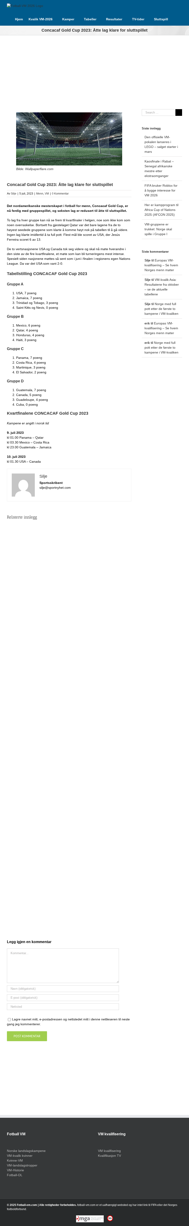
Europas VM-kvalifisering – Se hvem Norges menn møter (161, 265)
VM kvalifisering (109, 1151)
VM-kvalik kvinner (19, 1155)
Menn (39, 193)
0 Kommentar (60, 193)
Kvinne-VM (15, 1160)
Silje (13, 193)
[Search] (175, 19)
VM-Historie (15, 1170)
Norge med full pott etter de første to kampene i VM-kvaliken (161, 308)
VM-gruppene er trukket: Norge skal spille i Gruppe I (158, 229)
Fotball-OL (14, 1175)
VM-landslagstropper (22, 1165)
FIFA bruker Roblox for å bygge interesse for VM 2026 (161, 190)
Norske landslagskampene (26, 1151)
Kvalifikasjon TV (109, 1155)
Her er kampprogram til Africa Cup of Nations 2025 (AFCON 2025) (161, 209)
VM (47, 193)
